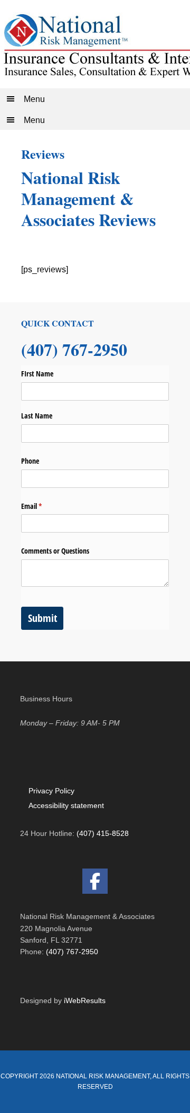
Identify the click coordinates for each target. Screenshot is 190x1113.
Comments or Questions (55, 551)
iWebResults (85, 1000)
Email (43, 506)
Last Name (36, 416)
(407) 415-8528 (103, 833)
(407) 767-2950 (72, 951)
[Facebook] (95, 881)
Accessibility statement (66, 805)
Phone (30, 461)
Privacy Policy (51, 791)
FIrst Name (37, 374)
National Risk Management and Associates (95, 44)
